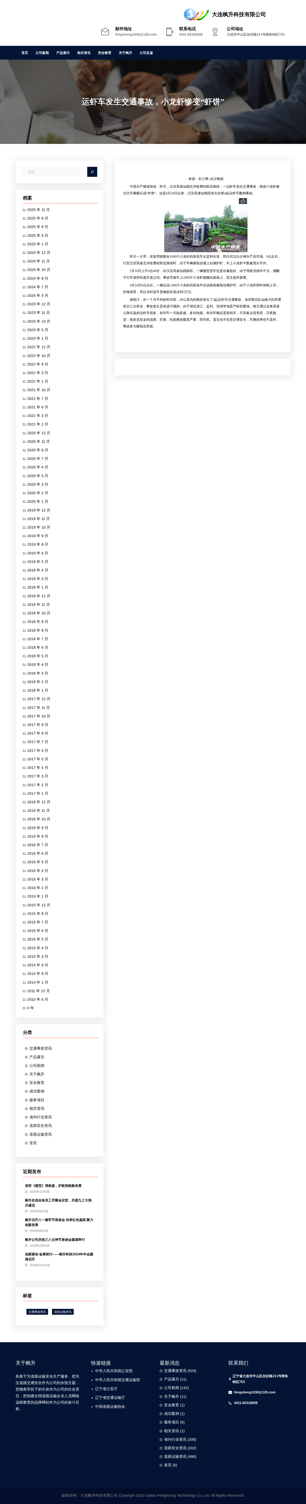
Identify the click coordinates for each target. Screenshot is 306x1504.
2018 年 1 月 (37, 690)
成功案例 (36, 1091)
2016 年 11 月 (38, 810)
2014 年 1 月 (37, 982)
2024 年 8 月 (37, 278)
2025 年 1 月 (37, 244)
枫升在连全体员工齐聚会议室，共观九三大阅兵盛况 (58, 1202)
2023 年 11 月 (38, 313)
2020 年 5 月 (37, 476)
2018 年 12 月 (38, 596)
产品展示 (36, 1057)
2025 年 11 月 (38, 210)
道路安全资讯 (40, 1126)
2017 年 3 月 (37, 776)
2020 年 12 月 (38, 433)
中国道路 (102, 1406)
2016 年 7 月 (37, 845)
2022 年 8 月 (37, 364)
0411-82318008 (191, 34)
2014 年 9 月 (37, 965)
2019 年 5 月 (37, 562)
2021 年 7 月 (37, 399)
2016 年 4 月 (37, 871)
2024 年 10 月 (38, 270)
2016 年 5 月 (37, 862)
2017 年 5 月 (37, 759)
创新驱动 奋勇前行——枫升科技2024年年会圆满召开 (59, 1256)
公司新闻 (36, 1066)
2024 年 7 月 (37, 287)
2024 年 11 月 (38, 261)
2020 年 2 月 (37, 493)
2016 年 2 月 (37, 888)
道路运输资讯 (40, 1134)
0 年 (30, 1008)
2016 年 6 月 (37, 853)
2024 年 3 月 (37, 295)
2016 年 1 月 (37, 896)
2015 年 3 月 (37, 956)
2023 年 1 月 (37, 338)
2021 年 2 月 (37, 424)
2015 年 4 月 (37, 948)
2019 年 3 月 (37, 579)
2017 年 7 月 (37, 742)
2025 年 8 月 (37, 227)
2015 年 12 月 (38, 905)
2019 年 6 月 (37, 553)
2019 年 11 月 (38, 519)
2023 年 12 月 (38, 304)
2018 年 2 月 (37, 682)
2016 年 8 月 (37, 836)
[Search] (92, 172)
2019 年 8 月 (37, 544)
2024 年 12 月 (38, 253)
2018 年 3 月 (37, 673)
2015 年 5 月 (37, 939)
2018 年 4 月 (37, 664)
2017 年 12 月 (38, 699)
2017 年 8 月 (37, 733)
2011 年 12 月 (38, 991)
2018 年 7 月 (37, 639)
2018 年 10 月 (38, 613)
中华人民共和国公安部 (114, 1371)
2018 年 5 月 (37, 656)
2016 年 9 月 (37, 828)
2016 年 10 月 (38, 819)
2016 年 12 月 (38, 802)
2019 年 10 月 (38, 527)
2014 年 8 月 (37, 973)
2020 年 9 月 (37, 450)
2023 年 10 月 (38, 321)
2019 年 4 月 (37, 570)
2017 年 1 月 (37, 793)
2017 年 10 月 (38, 716)
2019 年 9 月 (37, 536)
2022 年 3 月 (37, 373)
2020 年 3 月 (37, 484)
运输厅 (119, 1398)
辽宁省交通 (104, 1398)
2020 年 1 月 (37, 501)
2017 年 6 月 (37, 750)
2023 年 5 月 (37, 330)
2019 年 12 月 (38, 510)
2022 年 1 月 (37, 381)
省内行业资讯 (40, 1117)
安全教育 (36, 1083)
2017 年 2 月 (37, 785)
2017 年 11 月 (38, 708)
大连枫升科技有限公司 (239, 14)
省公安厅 (110, 1389)
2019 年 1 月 (37, 587)
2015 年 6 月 (37, 931)
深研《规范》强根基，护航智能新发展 (53, 1185)
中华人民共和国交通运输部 (117, 1380)
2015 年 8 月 (37, 914)
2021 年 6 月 (37, 407)
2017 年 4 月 (37, 768)
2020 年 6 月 (37, 467)
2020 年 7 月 (37, 458)
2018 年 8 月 (37, 630)
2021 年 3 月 (37, 416)
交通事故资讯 (40, 1048)
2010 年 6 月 (37, 999)
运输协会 (117, 1406)
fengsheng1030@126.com (136, 34)
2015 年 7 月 (37, 922)
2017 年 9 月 (37, 725)
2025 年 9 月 (37, 218)
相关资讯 (36, 1108)
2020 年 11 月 (38, 441)
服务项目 (36, 1100)
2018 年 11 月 (38, 604)
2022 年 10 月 (38, 356)
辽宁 (99, 1389)
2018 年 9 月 (37, 622)
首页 (33, 1143)
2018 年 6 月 (37, 647)
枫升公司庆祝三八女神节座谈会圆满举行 (55, 1239)
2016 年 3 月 (37, 879)
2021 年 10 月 (38, 390)
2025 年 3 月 (37, 235)
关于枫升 (36, 1074)
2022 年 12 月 (38, 347)
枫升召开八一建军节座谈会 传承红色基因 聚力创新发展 (59, 1222)
